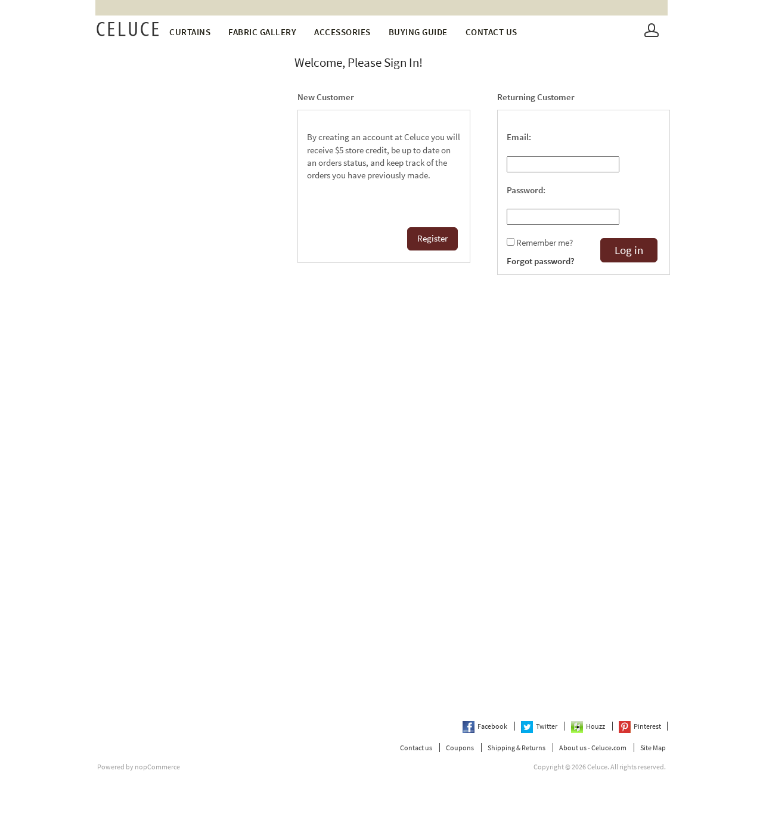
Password (525, 190)
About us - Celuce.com (592, 747)
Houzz (596, 726)
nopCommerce (157, 766)
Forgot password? (541, 261)
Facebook (492, 726)
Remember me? (544, 242)
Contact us (491, 32)
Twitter (547, 726)
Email (518, 137)
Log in (629, 250)
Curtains (189, 32)
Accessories (342, 32)
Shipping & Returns (516, 747)
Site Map (653, 747)
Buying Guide (418, 32)
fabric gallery (262, 32)
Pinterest (647, 726)
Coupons (460, 747)
